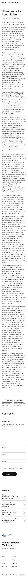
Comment (5, 429)
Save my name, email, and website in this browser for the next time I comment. (14, 469)
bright (9, 18)
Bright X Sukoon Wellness (10, 2)
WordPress (23, 575)
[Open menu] (25, 3)
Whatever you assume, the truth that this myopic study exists (10, 512)
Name (4, 447)
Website (4, 461)
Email (4, 454)
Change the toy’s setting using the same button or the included (19, 402)
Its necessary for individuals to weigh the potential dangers (10, 496)
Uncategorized (15, 18)
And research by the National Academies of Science (9, 504)
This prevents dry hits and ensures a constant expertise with (10, 520)
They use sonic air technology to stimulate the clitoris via (7, 402)
